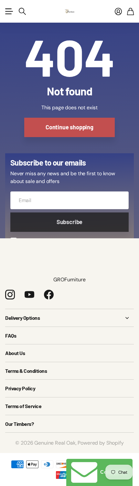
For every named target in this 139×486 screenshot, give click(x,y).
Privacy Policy (20, 388)
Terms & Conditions (26, 371)
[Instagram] (10, 294)
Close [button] (69, 318)
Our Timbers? (19, 424)
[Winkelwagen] (130, 11)
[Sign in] (118, 11)
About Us (15, 353)
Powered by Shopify (100, 442)
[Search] (22, 11)
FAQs (10, 335)
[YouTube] (29, 294)
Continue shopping (69, 127)
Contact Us (112, 472)
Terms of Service (23, 406)
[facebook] (49, 294)
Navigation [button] (8, 11)
